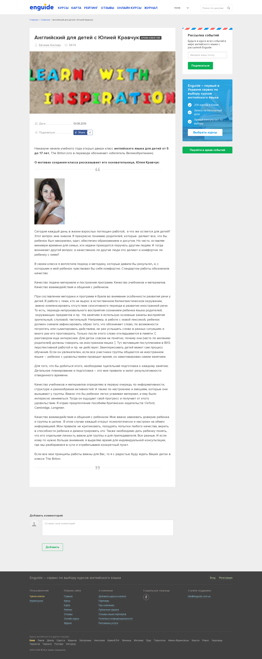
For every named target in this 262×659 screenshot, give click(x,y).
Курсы (67, 600)
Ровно (205, 640)
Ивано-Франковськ (178, 640)
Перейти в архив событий (207, 150)
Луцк (148, 640)
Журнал (68, 623)
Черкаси (47, 644)
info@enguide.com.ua (199, 596)
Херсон (196, 640)
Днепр (50, 640)
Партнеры (104, 600)
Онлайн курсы (71, 618)
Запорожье (85, 640)
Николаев (99, 640)
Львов (41, 640)
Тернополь (160, 640)
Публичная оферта (109, 609)
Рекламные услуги (108, 623)
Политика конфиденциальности (116, 618)
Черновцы (217, 640)
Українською (36, 600)
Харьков (72, 640)
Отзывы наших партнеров (112, 614)
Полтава (58, 644)
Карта (67, 605)
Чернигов (35, 644)
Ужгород (71, 644)
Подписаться (200, 65)
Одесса (60, 640)
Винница (126, 640)
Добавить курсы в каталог (113, 596)
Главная (68, 596)
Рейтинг (68, 609)
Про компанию (106, 605)
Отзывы (68, 614)
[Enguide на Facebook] (146, 597)
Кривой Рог (113, 640)
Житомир (138, 640)
